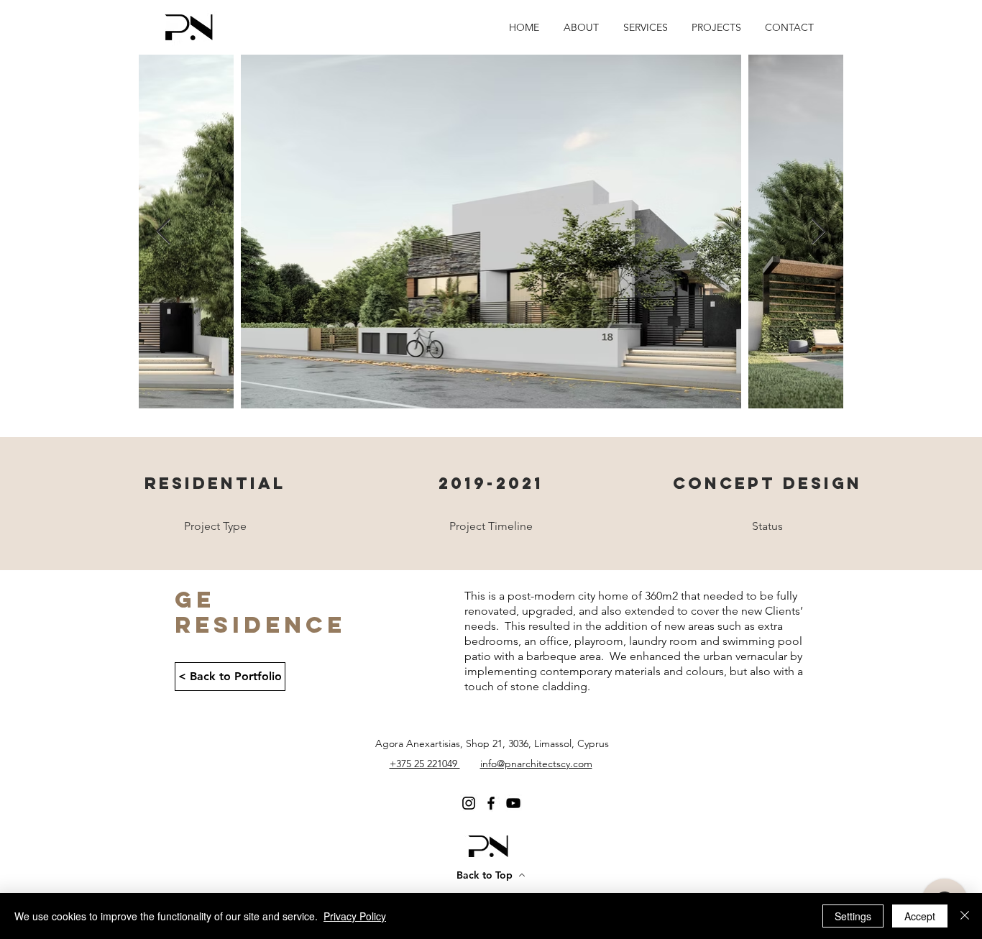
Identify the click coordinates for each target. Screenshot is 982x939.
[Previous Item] (163, 232)
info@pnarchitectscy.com (536, 763)
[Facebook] (491, 803)
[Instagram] (468, 803)
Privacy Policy (354, 916)
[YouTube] (513, 803)
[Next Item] (818, 232)
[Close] (964, 915)
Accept (919, 916)
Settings (853, 916)
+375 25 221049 (425, 763)
